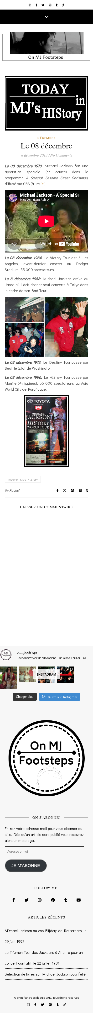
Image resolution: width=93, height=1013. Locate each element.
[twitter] (43, 5)
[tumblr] (57, 5)
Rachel (14, 490)
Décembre (46, 138)
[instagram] (30, 5)
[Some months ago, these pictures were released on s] (65, 675)
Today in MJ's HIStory (23, 479)
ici (43, 183)
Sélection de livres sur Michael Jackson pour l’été (45, 973)
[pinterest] (50, 5)
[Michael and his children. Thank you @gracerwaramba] (8, 678)
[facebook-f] (37, 5)
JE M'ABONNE (25, 865)
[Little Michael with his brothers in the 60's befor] (27, 674)
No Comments (61, 154)
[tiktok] (63, 5)
